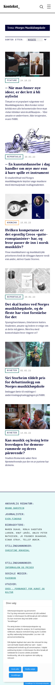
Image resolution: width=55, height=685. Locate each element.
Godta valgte (30, 669)
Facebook (10, 578)
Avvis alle (15, 669)
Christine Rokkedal (17, 550)
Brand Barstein (14, 508)
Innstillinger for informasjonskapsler (37, 683)
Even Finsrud (13, 518)
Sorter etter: (14, 39)
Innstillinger (16, 675)
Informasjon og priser (19, 567)
